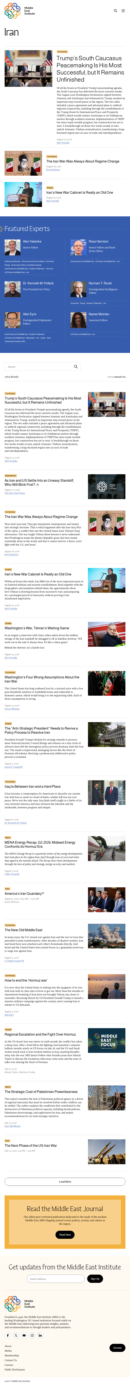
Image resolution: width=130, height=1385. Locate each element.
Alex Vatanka (63, 142)
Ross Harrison (53, 169)
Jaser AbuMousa (12, 1126)
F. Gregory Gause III (14, 961)
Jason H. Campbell (14, 767)
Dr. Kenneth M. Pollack (16, 823)
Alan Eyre (9, 1015)
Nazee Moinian (12, 709)
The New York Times (15, 493)
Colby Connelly (12, 874)
